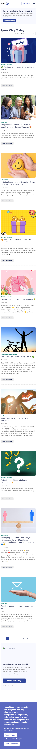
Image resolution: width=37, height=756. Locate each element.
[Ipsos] (10, 3)
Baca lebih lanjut (7, 85)
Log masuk (26, 3)
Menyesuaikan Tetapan (14, 739)
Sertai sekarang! (9, 20)
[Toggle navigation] (34, 3)
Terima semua (10, 735)
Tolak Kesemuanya (11, 744)
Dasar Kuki (10, 728)
